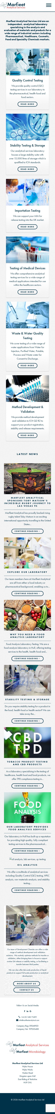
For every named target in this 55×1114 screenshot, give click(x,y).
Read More (27, 104)
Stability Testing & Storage (27, 699)
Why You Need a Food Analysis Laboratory (27, 636)
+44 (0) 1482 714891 (29, 1017)
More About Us (26, 983)
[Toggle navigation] (48, 5)
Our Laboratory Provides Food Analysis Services (27, 828)
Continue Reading (26, 531)
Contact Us (27, 990)
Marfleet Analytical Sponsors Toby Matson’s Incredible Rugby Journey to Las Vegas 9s (27, 501)
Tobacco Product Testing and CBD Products (27, 763)
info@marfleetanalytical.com (29, 1020)
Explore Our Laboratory (27, 572)
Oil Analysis (27, 864)
